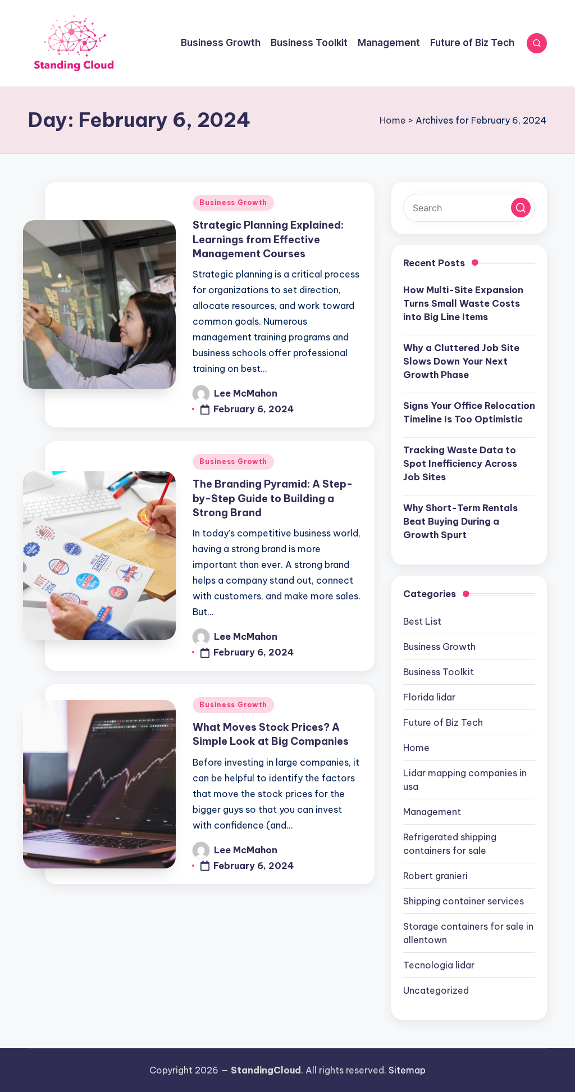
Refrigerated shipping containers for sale (449, 843)
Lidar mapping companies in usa (465, 779)
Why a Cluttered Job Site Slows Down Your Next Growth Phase (461, 361)
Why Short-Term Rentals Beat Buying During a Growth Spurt (460, 521)
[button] (521, 207)
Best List (422, 621)
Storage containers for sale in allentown (468, 933)
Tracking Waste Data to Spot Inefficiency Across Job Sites (460, 463)
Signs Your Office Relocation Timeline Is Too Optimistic (469, 412)
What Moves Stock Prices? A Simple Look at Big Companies (271, 734)
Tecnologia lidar (438, 965)
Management (432, 811)
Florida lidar (429, 697)
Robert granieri (435, 875)
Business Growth (233, 202)
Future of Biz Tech (443, 722)
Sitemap (407, 1070)
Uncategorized (436, 990)
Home (393, 120)
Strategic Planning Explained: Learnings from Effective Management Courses (268, 239)
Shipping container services (463, 901)
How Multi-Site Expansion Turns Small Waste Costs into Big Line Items (463, 303)
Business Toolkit (438, 671)
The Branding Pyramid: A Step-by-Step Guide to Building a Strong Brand (273, 497)
